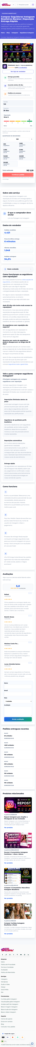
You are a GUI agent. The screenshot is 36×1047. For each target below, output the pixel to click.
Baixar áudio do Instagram (9, 1009)
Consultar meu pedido (8, 1027)
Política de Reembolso (8, 972)
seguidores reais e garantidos (18, 364)
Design (3, 987)
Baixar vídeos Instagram (8, 1012)
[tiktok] (6, 954)
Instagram (15, 32)
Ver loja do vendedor (18, 71)
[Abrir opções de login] (33, 4)
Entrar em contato (6, 1021)
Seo (2, 992)
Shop (8, 32)
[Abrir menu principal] (13, 4)
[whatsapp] (24, 954)
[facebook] (2, 954)
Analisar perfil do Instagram (9, 1004)
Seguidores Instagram (27, 32)
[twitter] (13, 954)
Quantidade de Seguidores (11, 136)
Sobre (3, 962)
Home (3, 32)
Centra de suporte (6, 1019)
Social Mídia (4, 989)
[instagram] (9, 954)
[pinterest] (17, 954)
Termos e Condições (7, 967)
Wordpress (4, 982)
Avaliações (4, 970)
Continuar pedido (18, 174)
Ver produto (8, 827)
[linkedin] (28, 954)
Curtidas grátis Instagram (9, 999)
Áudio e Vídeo (5, 984)
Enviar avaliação (18, 719)
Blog (2, 1024)
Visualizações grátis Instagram (10, 1001)
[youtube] (20, 954)
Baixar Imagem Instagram (9, 1007)
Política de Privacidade (8, 964)
